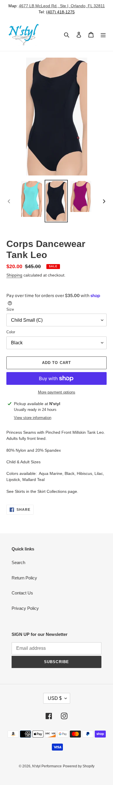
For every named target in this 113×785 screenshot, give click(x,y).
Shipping (14, 275)
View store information (32, 418)
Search (18, 562)
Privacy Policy (25, 608)
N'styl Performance (47, 766)
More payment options (56, 392)
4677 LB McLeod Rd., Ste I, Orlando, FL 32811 (62, 5)
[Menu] (103, 34)
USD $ (55, 698)
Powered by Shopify (78, 766)
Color (10, 332)
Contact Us (22, 592)
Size (10, 309)
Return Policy (24, 577)
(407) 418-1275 (60, 12)
